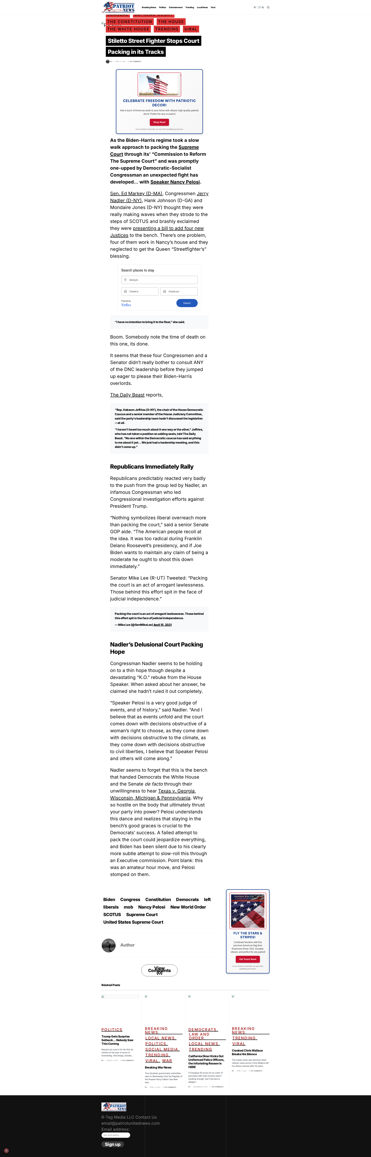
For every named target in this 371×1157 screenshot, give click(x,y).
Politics (111, 1029)
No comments (135, 61)
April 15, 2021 (162, 625)
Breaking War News (158, 1067)
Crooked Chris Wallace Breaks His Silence (247, 1052)
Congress (130, 899)
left (207, 899)
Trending (167, 29)
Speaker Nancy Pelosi (175, 182)
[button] (259, 7)
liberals (111, 907)
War (167, 1060)
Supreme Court (142, 914)
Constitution (158, 899)
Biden (109, 899)
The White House (128, 29)
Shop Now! (159, 122)
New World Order (188, 907)
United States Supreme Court (133, 922)
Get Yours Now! (247, 959)
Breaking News (156, 1030)
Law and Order (199, 1036)
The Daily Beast (127, 395)
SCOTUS (112, 914)
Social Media (161, 1049)
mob (128, 907)
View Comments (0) (159, 970)
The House (171, 21)
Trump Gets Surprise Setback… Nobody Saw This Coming (117, 1040)
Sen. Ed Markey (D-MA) (136, 193)
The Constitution (129, 21)
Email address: (115, 1129)
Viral (191, 29)
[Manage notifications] (6, 1150)
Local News (160, 1038)
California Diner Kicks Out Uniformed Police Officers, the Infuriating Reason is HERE (206, 1061)
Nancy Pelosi (151, 907)
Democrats (187, 899)
